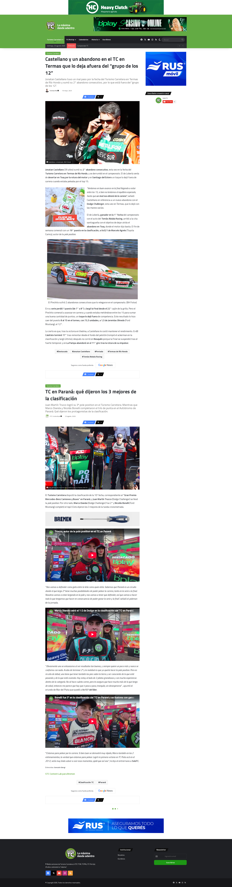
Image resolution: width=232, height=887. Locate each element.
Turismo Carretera (54, 39)
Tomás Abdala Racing (92, 356)
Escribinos (107, 39)
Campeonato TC (82, 46)
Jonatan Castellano (81, 351)
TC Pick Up (70, 39)
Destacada (62, 351)
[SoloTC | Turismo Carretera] (59, 25)
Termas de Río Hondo (118, 351)
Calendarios (83, 39)
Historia (95, 39)
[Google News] (105, 365)
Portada (99, 351)
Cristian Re (53, 90)
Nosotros (121, 855)
